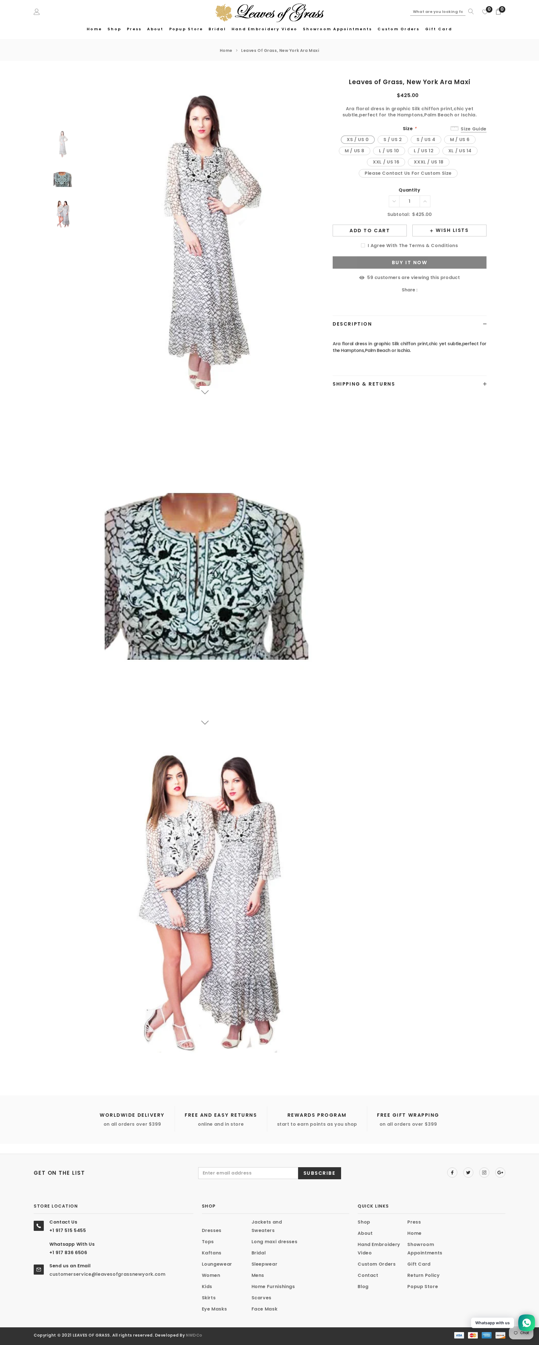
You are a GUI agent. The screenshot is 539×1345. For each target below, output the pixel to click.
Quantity (409, 190)
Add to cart (370, 230)
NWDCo (194, 1335)
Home (226, 50)
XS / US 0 (358, 139)
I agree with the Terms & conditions (413, 246)
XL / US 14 (460, 151)
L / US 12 (424, 151)
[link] (65, 144)
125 (370, 277)
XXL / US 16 (386, 162)
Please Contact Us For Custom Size (408, 173)
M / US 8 (354, 151)
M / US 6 (460, 139)
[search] (469, 11)
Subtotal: (398, 215)
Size (410, 129)
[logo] (270, 12)
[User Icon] (37, 11)
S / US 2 (392, 139)
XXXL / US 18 (429, 162)
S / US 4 (426, 139)
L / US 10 (389, 151)
